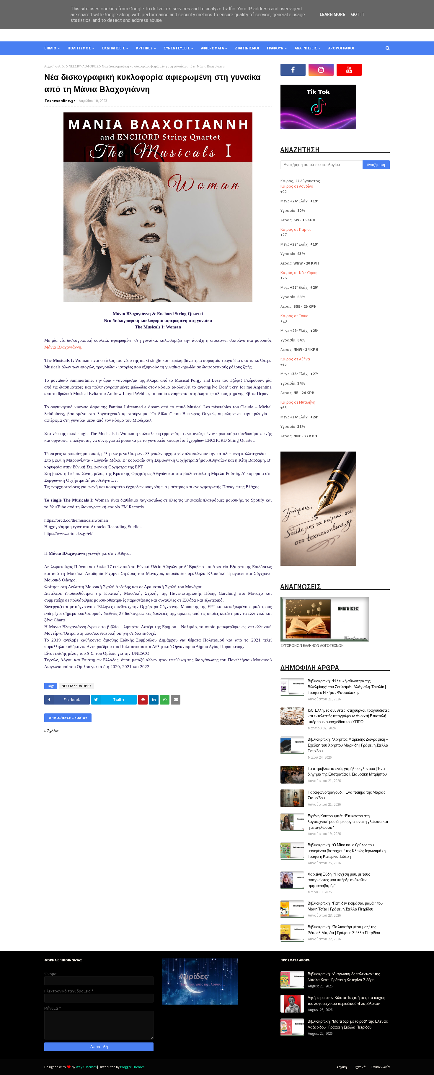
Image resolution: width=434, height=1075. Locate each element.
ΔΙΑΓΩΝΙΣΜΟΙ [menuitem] (247, 48)
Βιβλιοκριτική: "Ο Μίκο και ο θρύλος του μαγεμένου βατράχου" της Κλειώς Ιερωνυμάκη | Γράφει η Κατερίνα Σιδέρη (347, 850)
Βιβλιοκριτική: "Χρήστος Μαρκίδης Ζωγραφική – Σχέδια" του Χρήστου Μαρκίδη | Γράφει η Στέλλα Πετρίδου (348, 745)
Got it (358, 14)
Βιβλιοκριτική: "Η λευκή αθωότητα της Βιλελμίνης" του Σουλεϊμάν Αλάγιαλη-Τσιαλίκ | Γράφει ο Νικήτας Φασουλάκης (347, 686)
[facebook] (293, 70)
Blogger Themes (132, 1067)
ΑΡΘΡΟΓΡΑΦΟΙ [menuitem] (341, 48)
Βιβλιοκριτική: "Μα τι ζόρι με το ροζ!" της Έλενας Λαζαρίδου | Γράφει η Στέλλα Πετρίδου (348, 1024)
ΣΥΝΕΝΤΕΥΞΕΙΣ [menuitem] (177, 48)
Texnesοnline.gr (60, 100)
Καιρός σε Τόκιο (294, 315)
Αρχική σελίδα (54, 66)
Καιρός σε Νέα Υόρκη (298, 272)
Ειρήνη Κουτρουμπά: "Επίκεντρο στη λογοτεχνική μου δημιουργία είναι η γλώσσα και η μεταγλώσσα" (348, 821)
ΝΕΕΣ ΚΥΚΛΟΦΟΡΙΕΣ (83, 66)
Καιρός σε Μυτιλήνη (297, 402)
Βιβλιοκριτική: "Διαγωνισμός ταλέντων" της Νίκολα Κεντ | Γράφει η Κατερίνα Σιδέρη (344, 976)
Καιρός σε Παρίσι (295, 229)
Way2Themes (86, 1067)
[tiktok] (377, 70)
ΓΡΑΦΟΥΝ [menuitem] (275, 48)
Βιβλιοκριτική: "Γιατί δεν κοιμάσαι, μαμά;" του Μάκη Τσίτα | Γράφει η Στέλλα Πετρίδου (345, 906)
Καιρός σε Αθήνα (295, 359)
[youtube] (349, 70)
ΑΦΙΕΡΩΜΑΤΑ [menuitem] (212, 48)
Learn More (332, 14)
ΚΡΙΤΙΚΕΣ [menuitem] (144, 48)
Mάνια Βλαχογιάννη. (63, 347)
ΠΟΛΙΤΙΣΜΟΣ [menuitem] (79, 48)
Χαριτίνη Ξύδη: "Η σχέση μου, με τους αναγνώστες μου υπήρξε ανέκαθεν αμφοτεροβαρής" (339, 880)
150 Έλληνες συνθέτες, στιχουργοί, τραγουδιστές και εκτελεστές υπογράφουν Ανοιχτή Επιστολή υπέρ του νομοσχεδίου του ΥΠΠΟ (348, 716)
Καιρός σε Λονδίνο (296, 186)
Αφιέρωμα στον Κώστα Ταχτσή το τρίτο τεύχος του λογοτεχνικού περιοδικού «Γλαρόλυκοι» (346, 1000)
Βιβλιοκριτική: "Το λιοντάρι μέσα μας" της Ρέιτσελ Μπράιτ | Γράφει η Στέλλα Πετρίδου (344, 929)
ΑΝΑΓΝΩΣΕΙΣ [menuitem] (306, 48)
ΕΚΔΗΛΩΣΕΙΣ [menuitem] (113, 48)
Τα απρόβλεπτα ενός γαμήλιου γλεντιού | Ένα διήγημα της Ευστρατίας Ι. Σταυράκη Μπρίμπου (347, 771)
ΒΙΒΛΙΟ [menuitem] (50, 48)
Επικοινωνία (380, 1067)
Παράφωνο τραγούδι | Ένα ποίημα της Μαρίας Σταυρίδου (346, 795)
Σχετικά (360, 1067)
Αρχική (342, 1067)
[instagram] (321, 70)
